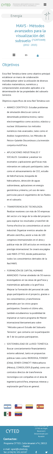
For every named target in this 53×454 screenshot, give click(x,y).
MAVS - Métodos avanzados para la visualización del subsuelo (30, 35)
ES (26, 55)
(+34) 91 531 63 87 (15, 452)
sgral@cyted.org (15, 448)
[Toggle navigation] (45, 4)
